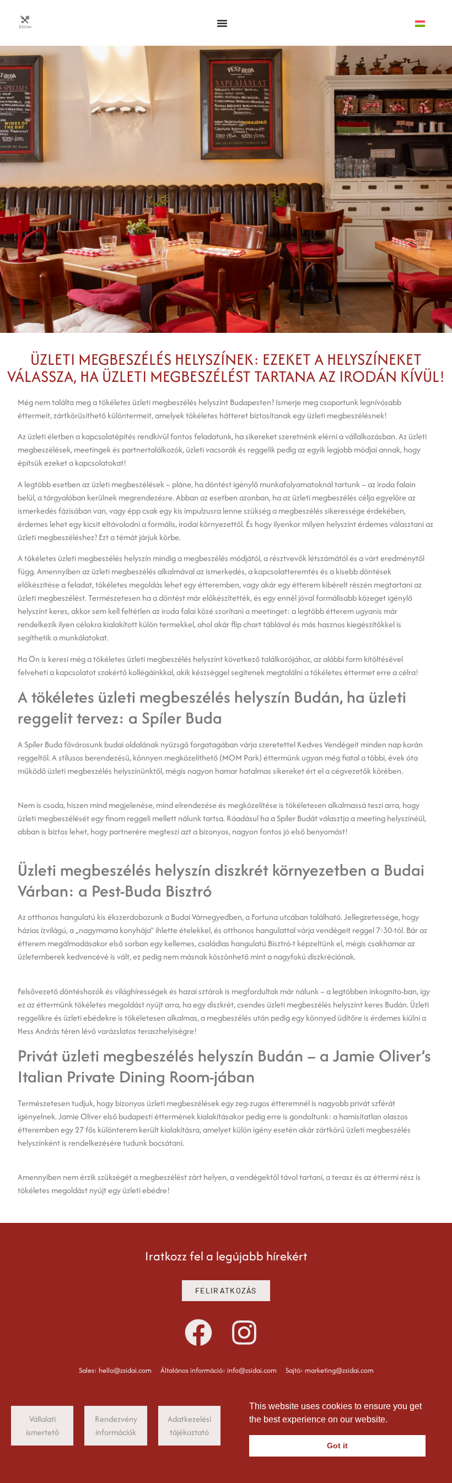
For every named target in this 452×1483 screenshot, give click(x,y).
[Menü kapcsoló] (222, 23)
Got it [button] (337, 1445)
